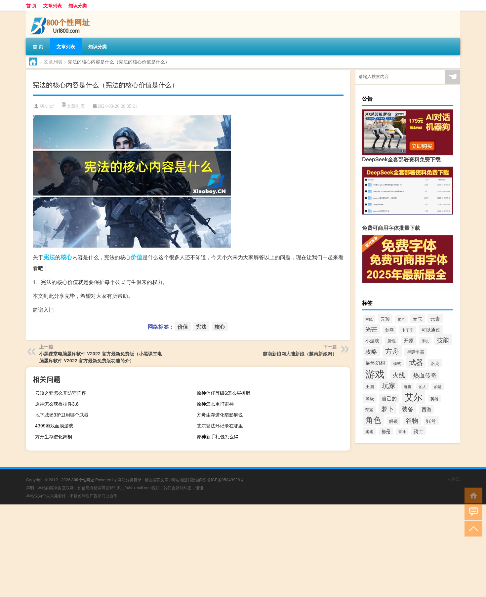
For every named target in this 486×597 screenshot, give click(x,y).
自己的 (389, 398)
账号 (431, 420)
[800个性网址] (61, 13)
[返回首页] (472, 495)
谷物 (412, 420)
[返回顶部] (472, 528)
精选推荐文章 (156, 479)
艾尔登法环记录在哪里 (220, 425)
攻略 (371, 351)
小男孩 (454, 478)
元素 (435, 318)
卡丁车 (408, 330)
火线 (398, 375)
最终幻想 (375, 362)
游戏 (375, 373)
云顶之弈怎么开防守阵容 (60, 392)
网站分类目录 (130, 479)
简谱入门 (43, 309)
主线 (369, 319)
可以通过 (431, 329)
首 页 (31, 5)
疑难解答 (198, 479)
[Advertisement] (198, 550)
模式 (397, 363)
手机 (425, 340)
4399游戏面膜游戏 (54, 425)
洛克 (435, 363)
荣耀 (369, 409)
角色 (373, 419)
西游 (426, 409)
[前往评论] (472, 511)
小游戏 (372, 340)
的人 (422, 386)
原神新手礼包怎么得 (217, 436)
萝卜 (387, 408)
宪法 (49, 257)
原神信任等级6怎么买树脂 (223, 392)
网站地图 (179, 479)
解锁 (393, 421)
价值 (136, 257)
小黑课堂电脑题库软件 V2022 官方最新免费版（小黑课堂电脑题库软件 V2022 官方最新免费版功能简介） (100, 357)
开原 (409, 340)
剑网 (389, 330)
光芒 (371, 329)
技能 (443, 339)
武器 (416, 362)
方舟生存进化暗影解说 (220, 414)
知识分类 (77, 5)
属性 (391, 341)
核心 (66, 257)
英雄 (434, 398)
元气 (417, 318)
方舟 (392, 351)
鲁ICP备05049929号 (225, 479)
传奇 (401, 319)
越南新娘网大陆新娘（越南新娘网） (300, 353)
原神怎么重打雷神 (215, 403)
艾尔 (414, 396)
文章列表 (52, 5)
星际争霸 (415, 352)
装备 (408, 408)
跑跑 (369, 431)
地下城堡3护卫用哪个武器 (62, 414)
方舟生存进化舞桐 (53, 436)
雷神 (402, 431)
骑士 (419, 430)
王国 (369, 386)
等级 (369, 398)
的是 (437, 386)
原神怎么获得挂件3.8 (57, 403)
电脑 (407, 386)
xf (52, 106)
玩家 (389, 385)
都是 (385, 431)
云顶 (385, 318)
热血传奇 (425, 375)
